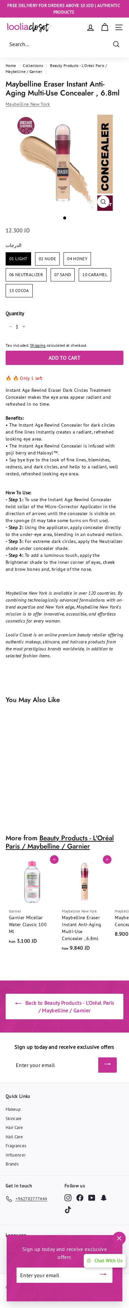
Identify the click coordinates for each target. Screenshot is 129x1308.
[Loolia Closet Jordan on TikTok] (67, 1209)
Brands (12, 1164)
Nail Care (14, 1137)
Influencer (16, 1155)
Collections (33, 65)
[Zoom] (103, 202)
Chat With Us (108, 1261)
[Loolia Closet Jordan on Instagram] (67, 1197)
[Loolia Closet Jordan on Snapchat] (103, 1197)
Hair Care (14, 1127)
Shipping (38, 345)
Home (11, 65)
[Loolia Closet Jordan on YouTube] (91, 1197)
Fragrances (16, 1146)
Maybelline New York (28, 104)
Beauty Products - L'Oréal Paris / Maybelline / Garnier (60, 842)
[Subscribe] (107, 1065)
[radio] (18, 259)
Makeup (13, 1109)
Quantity (15, 313)
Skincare (14, 1118)
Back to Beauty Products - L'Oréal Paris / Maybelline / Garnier (69, 1006)
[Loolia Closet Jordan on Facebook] (79, 1197)
